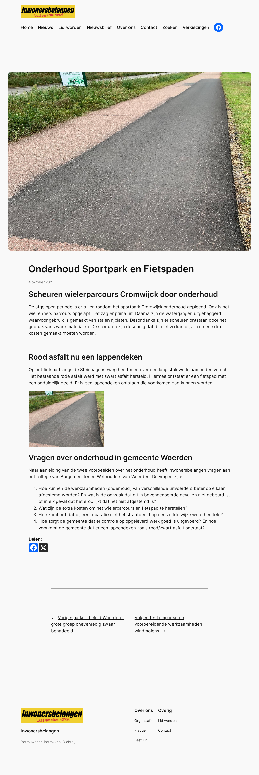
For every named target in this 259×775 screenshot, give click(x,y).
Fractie (140, 730)
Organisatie (143, 720)
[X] (43, 547)
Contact (164, 730)
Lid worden (167, 720)
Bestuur (140, 740)
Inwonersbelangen (40, 731)
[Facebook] (33, 547)
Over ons (143, 710)
